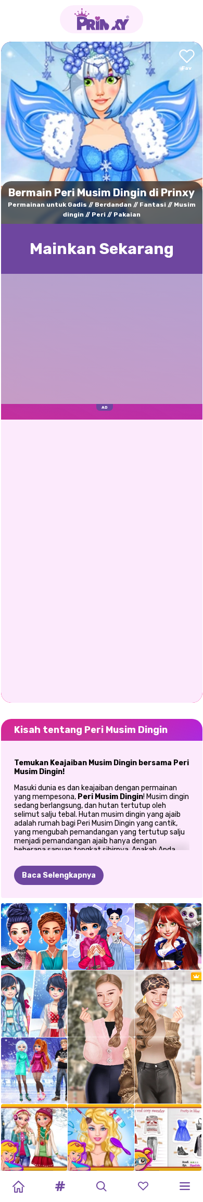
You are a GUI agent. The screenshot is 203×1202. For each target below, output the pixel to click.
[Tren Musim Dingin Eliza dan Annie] (34, 1137)
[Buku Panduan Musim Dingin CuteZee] (168, 1137)
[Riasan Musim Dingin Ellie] (101, 1137)
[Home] (18, 1186)
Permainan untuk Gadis (47, 204)
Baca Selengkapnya (59, 875)
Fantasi (152, 204)
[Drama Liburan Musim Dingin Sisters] (34, 1070)
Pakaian (127, 214)
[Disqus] (101, 560)
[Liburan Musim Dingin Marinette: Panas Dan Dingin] (34, 1003)
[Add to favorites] (187, 60)
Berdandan (113, 204)
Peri (99, 214)
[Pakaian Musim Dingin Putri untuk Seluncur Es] (34, 936)
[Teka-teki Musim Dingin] (101, 936)
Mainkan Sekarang (102, 248)
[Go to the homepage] (101, 19)
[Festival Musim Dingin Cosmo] (168, 936)
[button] (60, 1186)
